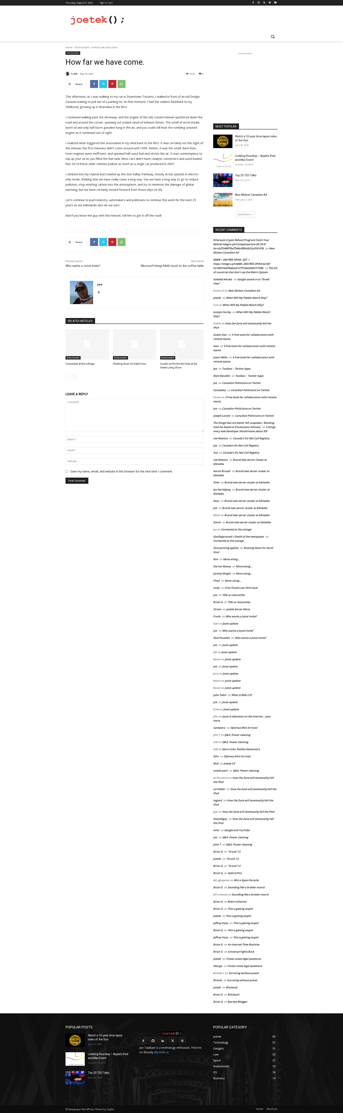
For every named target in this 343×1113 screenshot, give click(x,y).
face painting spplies (225, 548)
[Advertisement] (201, 20)
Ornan (217, 609)
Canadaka (219, 390)
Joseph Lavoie (221, 415)
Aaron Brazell (221, 471)
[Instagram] (258, 3)
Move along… (231, 559)
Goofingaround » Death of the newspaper (238, 536)
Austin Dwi (220, 334)
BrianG (217, 980)
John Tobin (219, 695)
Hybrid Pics (235, 873)
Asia (216, 346)
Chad (216, 580)
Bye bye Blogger (237, 1001)
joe (215, 630)
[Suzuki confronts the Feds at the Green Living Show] (182, 344)
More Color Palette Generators (241, 749)
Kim (215, 559)
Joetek (217, 298)
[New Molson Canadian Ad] (222, 199)
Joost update (230, 623)
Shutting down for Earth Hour (129, 363)
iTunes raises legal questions (243, 959)
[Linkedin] (163, 1041)
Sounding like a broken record (246, 887)
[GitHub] (153, 1041)
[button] (272, 36)
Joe (75, 73)
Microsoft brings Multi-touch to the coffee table (172, 266)
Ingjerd (217, 800)
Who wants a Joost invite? (83, 266)
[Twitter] (264, 3)
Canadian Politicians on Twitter (241, 383)
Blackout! (232, 987)
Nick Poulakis (221, 638)
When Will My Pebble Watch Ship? (246, 298)
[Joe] (68, 74)
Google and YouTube (237, 830)
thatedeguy (220, 819)
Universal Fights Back (241, 951)
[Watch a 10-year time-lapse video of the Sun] (222, 141)
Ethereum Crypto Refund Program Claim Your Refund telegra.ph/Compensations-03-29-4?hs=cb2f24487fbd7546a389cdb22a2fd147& (241, 244)
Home (69, 47)
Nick (216, 763)
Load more (244, 214)
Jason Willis (220, 357)
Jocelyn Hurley (222, 312)
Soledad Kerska (222, 279)
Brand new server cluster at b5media (247, 482)
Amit (216, 830)
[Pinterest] (112, 84)
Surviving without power (244, 973)
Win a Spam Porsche (246, 880)
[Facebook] (253, 3)
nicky (216, 588)
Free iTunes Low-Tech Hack (241, 588)
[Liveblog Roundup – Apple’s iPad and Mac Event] (222, 161)
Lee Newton (220, 438)
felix (216, 756)
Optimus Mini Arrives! (243, 727)
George (217, 966)
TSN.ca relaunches (233, 595)
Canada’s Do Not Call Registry (251, 438)
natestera (219, 727)
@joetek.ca (161, 1052)
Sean (216, 501)
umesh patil (220, 770)
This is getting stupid (240, 909)
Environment (82, 47)
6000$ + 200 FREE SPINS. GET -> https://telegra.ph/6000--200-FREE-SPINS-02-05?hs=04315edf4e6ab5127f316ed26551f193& (241, 264)
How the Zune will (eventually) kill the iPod (248, 811)
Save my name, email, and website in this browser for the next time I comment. (121, 471)
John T (217, 844)
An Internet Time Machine (243, 944)
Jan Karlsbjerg (221, 489)
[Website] (182, 1041)
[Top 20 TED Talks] (222, 180)
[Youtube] (275, 3)
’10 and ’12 (234, 851)
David (217, 522)
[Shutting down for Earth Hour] (134, 344)
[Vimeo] (269, 3)
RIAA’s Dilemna (237, 901)
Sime (216, 482)
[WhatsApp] (121, 84)
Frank (216, 616)
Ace (215, 452)
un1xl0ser (219, 789)
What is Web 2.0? (241, 695)
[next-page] (74, 377)
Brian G (218, 602)
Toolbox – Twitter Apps (236, 368)
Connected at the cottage (80, 363)
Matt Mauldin (221, 376)
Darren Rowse (222, 566)
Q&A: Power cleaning (237, 735)
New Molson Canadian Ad (251, 194)
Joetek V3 (229, 763)
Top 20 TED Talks (245, 175)
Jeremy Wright (222, 573)
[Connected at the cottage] (87, 344)
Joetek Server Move (238, 609)
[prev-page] (68, 377)
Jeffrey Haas (220, 923)
